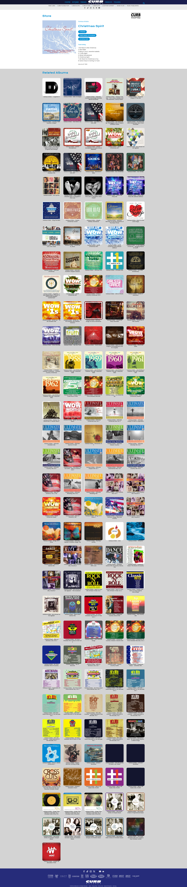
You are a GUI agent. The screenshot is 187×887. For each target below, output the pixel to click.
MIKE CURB (51, 5)
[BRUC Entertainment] (128, 876)
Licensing (114, 886)
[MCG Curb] (94, 876)
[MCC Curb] (101, 876)
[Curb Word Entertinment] (136, 876)
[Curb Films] (115, 876)
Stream (82, 32)
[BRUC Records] (121, 876)
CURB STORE (86, 5)
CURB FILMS (96, 5)
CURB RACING (75, 5)
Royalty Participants (108, 886)
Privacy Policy (94, 886)
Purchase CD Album (87, 35)
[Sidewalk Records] (70, 876)
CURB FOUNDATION (63, 5)
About (90, 886)
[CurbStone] (76, 876)
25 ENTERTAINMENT (108, 5)
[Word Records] (56, 876)
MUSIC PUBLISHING (133, 5)
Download (84, 39)
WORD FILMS (120, 5)
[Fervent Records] (108, 876)
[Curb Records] (50, 876)
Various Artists (83, 21)
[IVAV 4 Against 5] (87, 876)
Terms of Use (100, 886)
